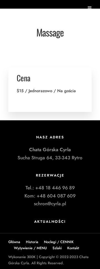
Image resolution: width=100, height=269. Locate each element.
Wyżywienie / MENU (30, 248)
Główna (14, 241)
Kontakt (73, 248)
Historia (32, 241)
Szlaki (57, 248)
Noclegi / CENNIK (59, 241)
